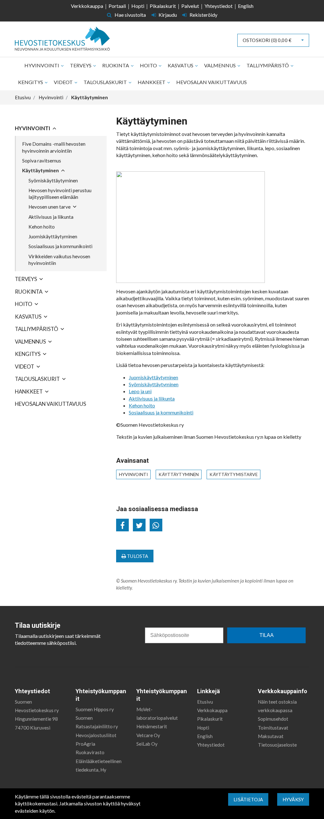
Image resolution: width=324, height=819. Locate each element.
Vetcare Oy (148, 735)
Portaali (117, 6)
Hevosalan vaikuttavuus (211, 82)
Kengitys (31, 82)
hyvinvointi (133, 474)
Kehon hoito (41, 226)
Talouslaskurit (106, 82)
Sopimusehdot (273, 719)
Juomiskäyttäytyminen (52, 236)
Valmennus (220, 65)
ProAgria (85, 744)
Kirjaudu (168, 15)
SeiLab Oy (147, 744)
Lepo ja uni (140, 391)
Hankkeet (152, 82)
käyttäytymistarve (233, 474)
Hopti (137, 6)
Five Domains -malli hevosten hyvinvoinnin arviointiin (53, 147)
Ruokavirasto (90, 752)
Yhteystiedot (218, 6)
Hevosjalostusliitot (96, 735)
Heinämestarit (151, 726)
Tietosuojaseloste (277, 745)
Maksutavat (271, 736)
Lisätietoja (248, 799)
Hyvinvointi (42, 65)
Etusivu (205, 702)
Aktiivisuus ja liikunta (50, 217)
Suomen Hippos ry (95, 709)
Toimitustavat (273, 727)
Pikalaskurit (163, 6)
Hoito (149, 65)
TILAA (266, 635)
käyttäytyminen (179, 474)
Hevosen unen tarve (49, 207)
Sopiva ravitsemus (41, 160)
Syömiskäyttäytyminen (53, 180)
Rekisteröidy (203, 15)
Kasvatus (181, 65)
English (245, 6)
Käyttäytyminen (40, 170)
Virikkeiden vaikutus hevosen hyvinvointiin (59, 260)
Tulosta (137, 556)
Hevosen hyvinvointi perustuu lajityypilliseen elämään (59, 193)
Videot (64, 82)
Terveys (81, 65)
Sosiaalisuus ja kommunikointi (60, 246)
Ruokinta (116, 65)
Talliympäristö (268, 65)
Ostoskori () (267, 40)
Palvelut (190, 6)
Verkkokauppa (87, 6)
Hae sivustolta (130, 15)
